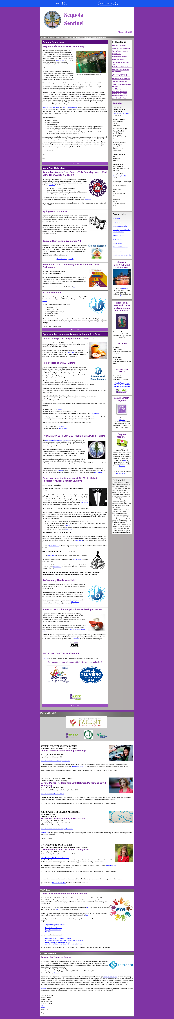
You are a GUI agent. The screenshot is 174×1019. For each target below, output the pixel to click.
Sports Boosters (117, 239)
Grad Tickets (116, 89)
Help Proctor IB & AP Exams (122, 67)
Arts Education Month (119, 98)
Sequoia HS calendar (118, 235)
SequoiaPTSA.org (121, 473)
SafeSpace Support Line (110, 977)
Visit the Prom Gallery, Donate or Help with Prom (120, 75)
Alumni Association (118, 251)
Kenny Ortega (60, 60)
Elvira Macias (84, 503)
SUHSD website (117, 243)
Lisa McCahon (62, 428)
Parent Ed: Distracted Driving (121, 113)
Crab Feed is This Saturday (121, 48)
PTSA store (124, 288)
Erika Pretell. (68, 525)
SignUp (60, 409)
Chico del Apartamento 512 (70, 107)
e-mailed (60, 470)
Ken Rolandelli (98, 472)
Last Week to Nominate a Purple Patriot (120, 70)
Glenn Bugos (75, 602)
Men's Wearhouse (54, 546)
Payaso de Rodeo (47, 107)
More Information (62, 259)
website (44, 301)
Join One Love (45, 833)
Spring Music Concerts (120, 51)
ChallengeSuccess (111, 865)
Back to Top (75, 163)
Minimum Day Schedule (119, 176)
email (124, 460)
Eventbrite (56, 973)
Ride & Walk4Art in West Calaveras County (57, 942)
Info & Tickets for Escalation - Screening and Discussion (57, 829)
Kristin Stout (60, 426)
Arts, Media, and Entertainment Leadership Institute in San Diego (63, 944)
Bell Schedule (116, 218)
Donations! (88, 199)
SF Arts (47, 931)
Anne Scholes (76, 639)
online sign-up (79, 540)
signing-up (71, 352)
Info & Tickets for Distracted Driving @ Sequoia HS (55, 761)
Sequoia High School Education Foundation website (121, 231)
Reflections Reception (119, 57)
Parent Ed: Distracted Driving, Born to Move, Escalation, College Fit (119, 93)
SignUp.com (95, 413)
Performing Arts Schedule (120, 226)
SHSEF (45, 658)
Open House (116, 54)
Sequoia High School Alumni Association (57, 440)
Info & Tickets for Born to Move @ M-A (52, 794)
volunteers (52, 185)
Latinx (81, 96)
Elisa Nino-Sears (77, 559)
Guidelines (122, 466)
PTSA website (117, 222)
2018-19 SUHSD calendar (120, 247)
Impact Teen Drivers (77, 766)
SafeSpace (43, 988)
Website (43, 1007)
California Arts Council (51, 926)
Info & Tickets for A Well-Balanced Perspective (55, 858)
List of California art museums (53, 928)
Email (42, 1005)
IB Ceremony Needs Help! (121, 79)
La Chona (56, 107)
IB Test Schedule (118, 59)
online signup (52, 555)
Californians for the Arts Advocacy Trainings (58, 938)
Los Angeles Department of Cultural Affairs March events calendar (64, 940)
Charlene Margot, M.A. (59, 883)
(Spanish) (71, 259)
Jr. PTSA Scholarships (119, 81)
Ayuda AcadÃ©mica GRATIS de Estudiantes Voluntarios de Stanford (122, 384)
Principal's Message (119, 45)
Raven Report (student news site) (122, 255)
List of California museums (53, 930)
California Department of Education (55, 924)
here (74, 287)
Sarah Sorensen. (69, 529)
